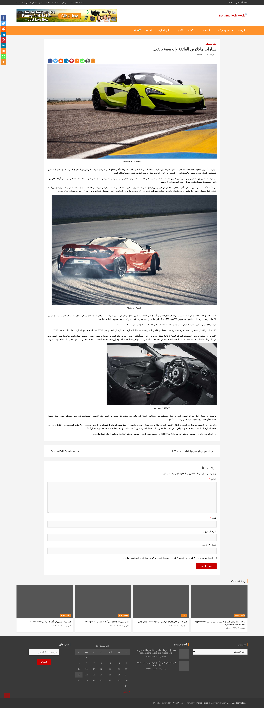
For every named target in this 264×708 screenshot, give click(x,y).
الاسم (213, 518)
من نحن (65, 3)
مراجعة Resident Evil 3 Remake (65, 451)
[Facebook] (50, 61)
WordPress (178, 703)
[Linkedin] (66, 61)
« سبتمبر (126, 692)
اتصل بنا (19, 3)
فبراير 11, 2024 (64, 625)
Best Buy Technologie (236, 703)
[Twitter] (55, 61)
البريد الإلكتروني (209, 531)
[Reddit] (60, 61)
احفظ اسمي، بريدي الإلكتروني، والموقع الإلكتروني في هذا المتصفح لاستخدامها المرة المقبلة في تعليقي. (168, 558)
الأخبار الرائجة (240, 615)
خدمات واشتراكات (225, 30)
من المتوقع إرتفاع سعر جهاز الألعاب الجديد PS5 (192, 451)
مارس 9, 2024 (123, 625)
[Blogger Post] (87, 61)
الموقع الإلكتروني (209, 545)
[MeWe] (3, 45)
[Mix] (77, 61)
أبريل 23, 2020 (210, 55)
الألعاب (191, 30)
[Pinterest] (71, 61)
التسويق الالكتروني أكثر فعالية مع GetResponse (50, 622)
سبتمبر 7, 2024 (239, 628)
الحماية (149, 30)
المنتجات (206, 30)
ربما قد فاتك (238, 580)
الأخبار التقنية (123, 615)
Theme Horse (202, 703)
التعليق (213, 479)
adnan (199, 55)
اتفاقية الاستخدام (52, 3)
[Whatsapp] (82, 61)
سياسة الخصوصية (77, 3)
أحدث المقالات (180, 644)
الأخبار (180, 30)
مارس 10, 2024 (180, 625)
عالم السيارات (164, 30)
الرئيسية (241, 30)
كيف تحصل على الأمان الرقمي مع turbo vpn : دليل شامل (162, 622)
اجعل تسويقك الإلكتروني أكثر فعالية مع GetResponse (106, 622)
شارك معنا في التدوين (34, 3)
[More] (93, 61)
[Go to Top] (7, 695)
